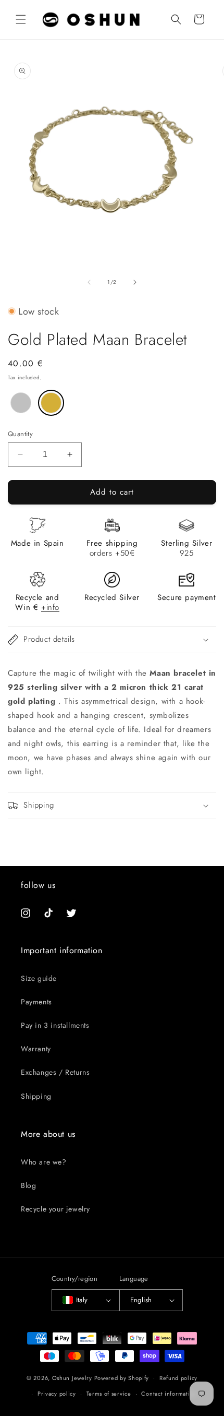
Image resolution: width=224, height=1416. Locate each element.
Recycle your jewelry (55, 1209)
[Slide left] (89, 282)
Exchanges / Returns (55, 1072)
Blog (28, 1185)
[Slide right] (134, 282)
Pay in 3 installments (55, 1025)
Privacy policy (57, 1393)
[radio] (21, 403)
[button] (20, 19)
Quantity (20, 434)
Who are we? (44, 1162)
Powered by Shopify (122, 1377)
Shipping (36, 1096)
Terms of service (108, 1393)
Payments (36, 1002)
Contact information (168, 1393)
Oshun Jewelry (72, 1377)
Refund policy (178, 1378)
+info (50, 607)
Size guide (39, 978)
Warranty (36, 1048)
